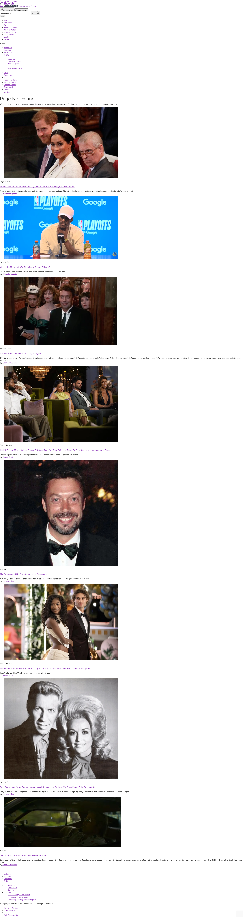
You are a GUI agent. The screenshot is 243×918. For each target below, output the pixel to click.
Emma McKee (8, 581)
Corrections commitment (18, 897)
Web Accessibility (15, 68)
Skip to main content (8, 1)
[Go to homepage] (9, 870)
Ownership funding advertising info (22, 900)
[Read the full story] (61, 177)
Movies (7, 39)
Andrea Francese (9, 363)
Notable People (10, 32)
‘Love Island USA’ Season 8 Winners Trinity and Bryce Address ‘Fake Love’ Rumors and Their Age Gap (45, 668)
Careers (11, 890)
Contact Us (12, 888)
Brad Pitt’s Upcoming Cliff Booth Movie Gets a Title (23, 855)
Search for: (5, 14)
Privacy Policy (13, 64)
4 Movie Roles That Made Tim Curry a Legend (20, 353)
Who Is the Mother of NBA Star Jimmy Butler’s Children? (25, 267)
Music (6, 37)
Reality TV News (10, 27)
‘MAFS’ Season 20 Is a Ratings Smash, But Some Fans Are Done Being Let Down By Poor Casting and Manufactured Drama (55, 450)
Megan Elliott (7, 457)
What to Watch (10, 30)
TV (5, 25)
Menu (2, 16)
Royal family (9, 35)
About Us (11, 59)
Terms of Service (15, 61)
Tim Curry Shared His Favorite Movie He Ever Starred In (25, 574)
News (6, 20)
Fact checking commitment (19, 895)
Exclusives (8, 23)
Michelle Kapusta (9, 193)
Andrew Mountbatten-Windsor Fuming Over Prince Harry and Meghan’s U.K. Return (37, 186)
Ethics (10, 892)
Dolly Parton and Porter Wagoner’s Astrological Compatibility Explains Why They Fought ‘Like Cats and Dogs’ (48, 787)
